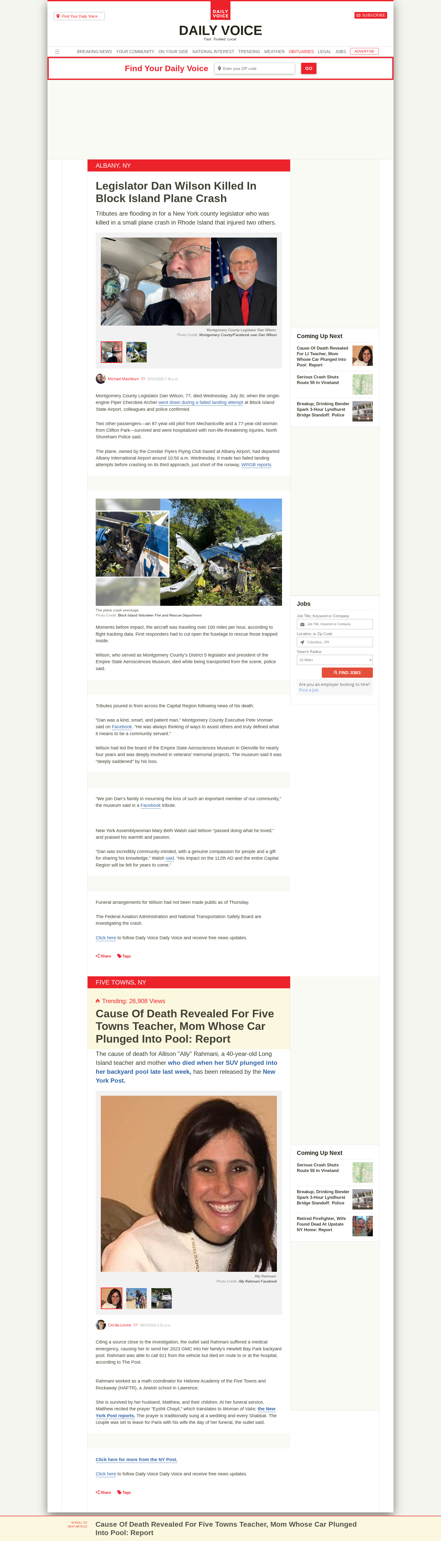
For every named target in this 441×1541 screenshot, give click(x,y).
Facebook (122, 726)
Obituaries (301, 52)
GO (308, 68)
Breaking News (94, 52)
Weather (274, 52)
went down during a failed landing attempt (200, 402)
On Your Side (173, 52)
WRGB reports (256, 464)
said (170, 858)
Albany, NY (113, 165)
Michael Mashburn (123, 379)
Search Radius (309, 652)
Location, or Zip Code (314, 634)
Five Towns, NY (121, 982)
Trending (249, 52)
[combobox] (79, 16)
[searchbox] (83, 16)
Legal (324, 52)
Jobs (340, 52)
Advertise (364, 51)
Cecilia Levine (119, 1325)
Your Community (135, 52)
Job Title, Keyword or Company (323, 616)
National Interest (213, 52)
